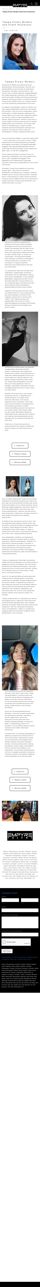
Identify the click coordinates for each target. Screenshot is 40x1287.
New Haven (30, 976)
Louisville (27, 864)
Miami (6, 866)
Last (22, 903)
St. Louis (32, 984)
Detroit (5, 859)
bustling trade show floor (20, 291)
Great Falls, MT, (5, 972)
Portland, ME (31, 870)
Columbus (14, 857)
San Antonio (19, 874)
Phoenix (16, 870)
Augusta (5, 853)
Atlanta (34, 851)
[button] (36, 4)
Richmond (20, 872)
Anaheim (28, 851)
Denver (25, 857)
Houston (8, 861)
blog (16, 424)
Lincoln (20, 864)
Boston (28, 853)
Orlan (33, 868)
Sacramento (34, 872)
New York (21, 868)
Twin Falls (19, 878)
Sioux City (25, 876)
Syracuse (12, 878)
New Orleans (12, 868)
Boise (24, 853)
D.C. (34, 878)
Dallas (20, 857)
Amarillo (21, 851)
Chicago (24, 855)
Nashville (29, 866)
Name (4, 897)
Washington (28, 878)
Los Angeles (33, 861)
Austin (11, 853)
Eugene (16, 859)
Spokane (32, 876)
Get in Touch (7, 951)
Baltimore (17, 853)
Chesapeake (16, 855)
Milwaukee (12, 866)
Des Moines (33, 857)
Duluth (10, 859)
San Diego (27, 874)
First (3, 903)
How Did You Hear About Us (12, 931)
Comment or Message (10, 915)
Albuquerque (13, 851)
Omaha (27, 868)
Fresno (26, 859)
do (35, 868)
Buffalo (34, 853)
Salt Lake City (10, 874)
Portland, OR (6, 872)
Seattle (18, 876)
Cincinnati (31, 855)
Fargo (21, 859)
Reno (27, 872)
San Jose (13, 876)
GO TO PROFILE (12, 494)
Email (4, 907)
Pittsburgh (22, 870)
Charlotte (8, 855)
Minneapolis (21, 866)
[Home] (20, 5)
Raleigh (14, 872)
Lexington (13, 864)
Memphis (34, 864)
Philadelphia (8, 870)
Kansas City (24, 861)
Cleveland (6, 857)
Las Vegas (5, 864)
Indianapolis (16, 861)
